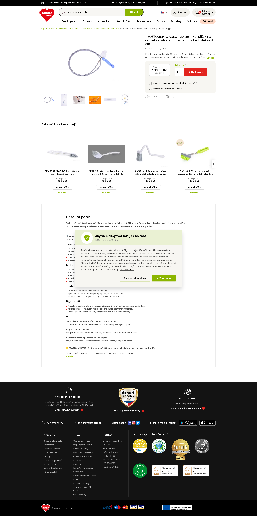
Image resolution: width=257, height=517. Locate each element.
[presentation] (43, 164)
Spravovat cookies (135, 278)
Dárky (160, 21)
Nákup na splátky (51, 472)
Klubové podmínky (81, 483)
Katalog (47, 456)
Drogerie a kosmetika (53, 441)
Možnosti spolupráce (53, 468)
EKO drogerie (68, 21)
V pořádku (165, 278)
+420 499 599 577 (54, 422)
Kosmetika (103, 21)
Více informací (127, 269)
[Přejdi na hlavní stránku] (47, 15)
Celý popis (211, 58)
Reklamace (78, 460)
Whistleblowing (79, 494)
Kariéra (76, 479)
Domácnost (143, 21)
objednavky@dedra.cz (89, 422)
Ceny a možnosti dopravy (84, 456)
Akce (192, 21)
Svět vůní (208, 21)
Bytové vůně (123, 21)
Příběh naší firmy (80, 448)
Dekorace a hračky (52, 448)
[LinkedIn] (138, 423)
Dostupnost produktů (53, 460)
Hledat (134, 12)
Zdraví (86, 21)
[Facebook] (129, 423)
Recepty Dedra (50, 464)
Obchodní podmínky (82, 441)
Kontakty (77, 464)
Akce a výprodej (50, 452)
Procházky (176, 21)
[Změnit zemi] (162, 12)
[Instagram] (134, 423)
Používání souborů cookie (84, 475)
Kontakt (69, 356)
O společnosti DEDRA (82, 444)
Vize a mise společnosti (83, 452)
